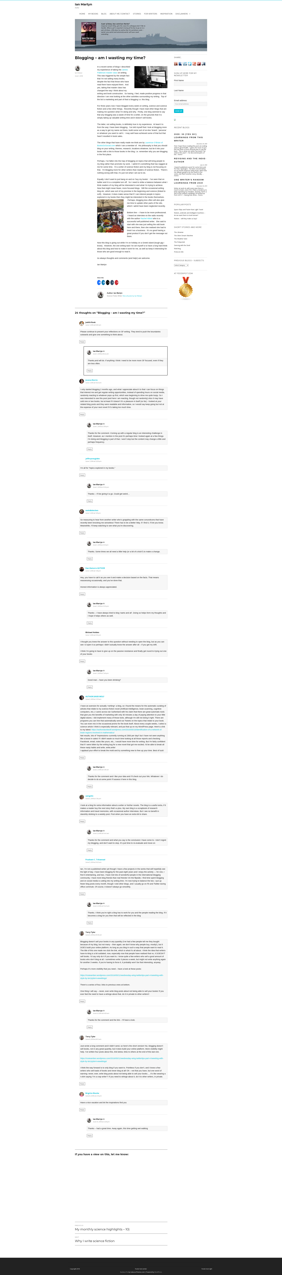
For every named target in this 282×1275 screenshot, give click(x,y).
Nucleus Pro (124, 1272)
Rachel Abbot (146, 218)
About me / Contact (120, 14)
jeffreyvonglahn (92, 458)
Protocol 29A (178, 252)
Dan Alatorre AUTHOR (95, 568)
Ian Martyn (83, 4)
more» (180, 154)
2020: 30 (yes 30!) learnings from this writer (188, 137)
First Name (179, 80)
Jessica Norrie (91, 380)
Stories (137, 14)
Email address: (180, 100)
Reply (82, 342)
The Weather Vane (180, 239)
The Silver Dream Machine (183, 235)
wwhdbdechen (91, 510)
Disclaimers (181, 14)
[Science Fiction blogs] (190, 289)
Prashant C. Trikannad (95, 859)
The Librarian (178, 232)
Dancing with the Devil (182, 245)
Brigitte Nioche (92, 1093)
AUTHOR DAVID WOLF (94, 696)
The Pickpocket (179, 242)
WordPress (158, 1272)
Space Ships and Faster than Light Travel (188, 209)
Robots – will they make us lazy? (185, 219)
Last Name (179, 90)
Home (82, 14)
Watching (177, 248)
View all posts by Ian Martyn (132, 296)
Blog (104, 14)
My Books (93, 14)
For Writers (150, 14)
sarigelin (89, 796)
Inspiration (166, 14)
